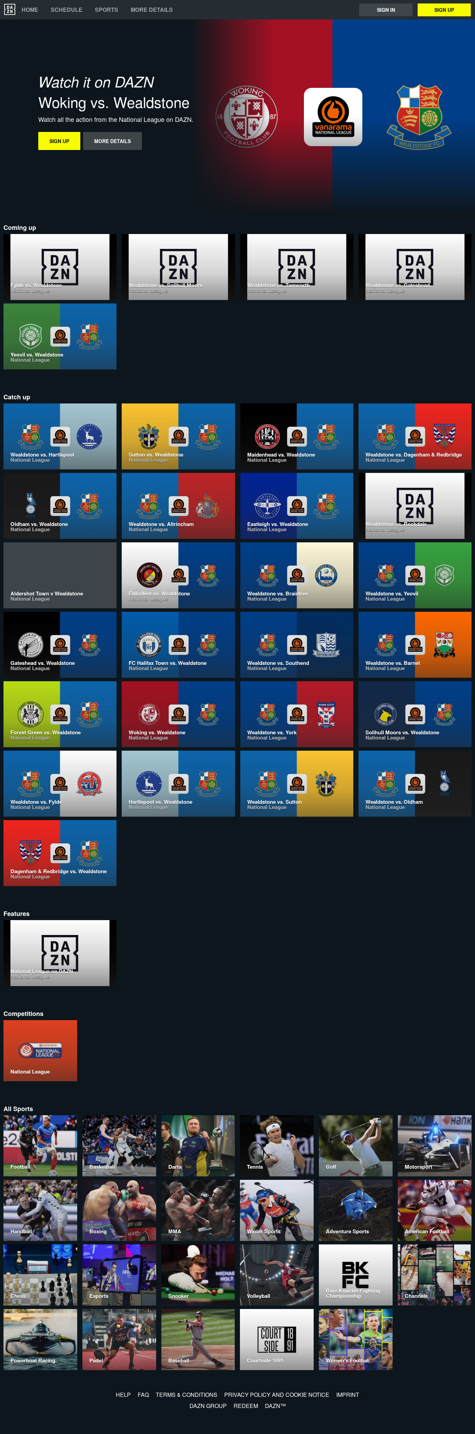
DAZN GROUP (208, 1406)
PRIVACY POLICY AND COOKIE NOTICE (276, 1395)
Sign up (444, 9)
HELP (123, 1395)
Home (30, 9)
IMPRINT (347, 1395)
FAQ (143, 1395)
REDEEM (246, 1406)
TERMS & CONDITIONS (186, 1395)
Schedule (66, 9)
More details (152, 9)
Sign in (386, 9)
